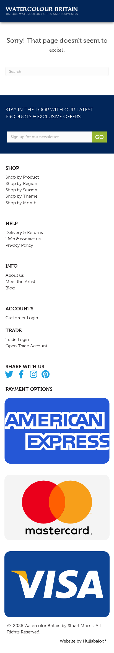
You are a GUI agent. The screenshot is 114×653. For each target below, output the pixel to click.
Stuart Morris (81, 625)
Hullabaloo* (95, 641)
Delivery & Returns (24, 232)
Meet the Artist (20, 281)
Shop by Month (21, 202)
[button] (9, 375)
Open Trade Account (26, 345)
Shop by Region (21, 183)
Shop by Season (21, 189)
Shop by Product (22, 177)
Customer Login (22, 317)
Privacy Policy (19, 245)
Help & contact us (23, 239)
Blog (10, 288)
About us (15, 275)
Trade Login (17, 339)
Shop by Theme (22, 196)
